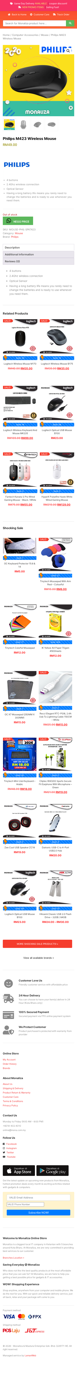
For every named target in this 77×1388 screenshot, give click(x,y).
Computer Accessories (25, 35)
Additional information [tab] (19, 254)
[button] (68, 51)
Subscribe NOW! (38, 1212)
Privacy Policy (10, 1105)
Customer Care (41, 14)
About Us (7, 1084)
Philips (15, 236)
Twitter (10, 1152)
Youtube (11, 1156)
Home (6, 35)
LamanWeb (30, 1355)
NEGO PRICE (21, 221)
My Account (9, 1059)
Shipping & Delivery (13, 1088)
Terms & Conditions (13, 1101)
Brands (6, 1068)
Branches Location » (13, 1257)
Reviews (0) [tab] (12, 261)
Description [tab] (12, 247)
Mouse (45, 35)
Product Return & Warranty (16, 1092)
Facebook (11, 1143)
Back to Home (19, 14)
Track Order (62, 14)
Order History (10, 1063)
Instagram (11, 1148)
